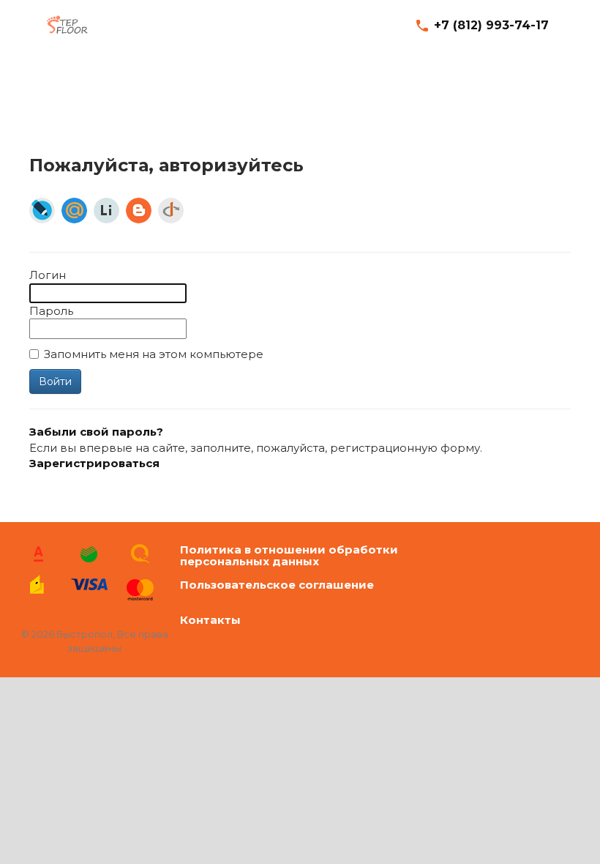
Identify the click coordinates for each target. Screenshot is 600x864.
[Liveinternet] (106, 210)
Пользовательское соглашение (277, 585)
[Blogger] (138, 210)
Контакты (210, 620)
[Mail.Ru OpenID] (74, 210)
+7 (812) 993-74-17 (491, 25)
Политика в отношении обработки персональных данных (289, 556)
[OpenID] (171, 210)
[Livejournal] (42, 210)
